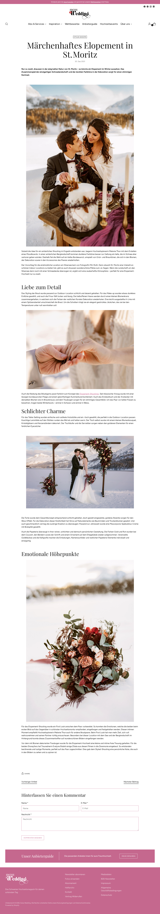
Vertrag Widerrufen (73, 896)
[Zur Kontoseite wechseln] (148, 24)
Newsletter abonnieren (75, 874)
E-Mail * (84, 803)
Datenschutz (106, 895)
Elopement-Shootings (89, 394)
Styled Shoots (80, 37)
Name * (24, 803)
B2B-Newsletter (108, 879)
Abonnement (70, 883)
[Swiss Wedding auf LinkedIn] (154, 7)
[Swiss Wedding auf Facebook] (144, 7)
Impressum (106, 883)
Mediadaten (106, 874)
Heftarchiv (69, 887)
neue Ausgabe (68, 2)
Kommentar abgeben (33, 838)
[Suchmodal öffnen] (6, 24)
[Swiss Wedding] (80, 14)
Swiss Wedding (25, 903)
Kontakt (68, 892)
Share (27, 774)
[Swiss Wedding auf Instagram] (151, 7)
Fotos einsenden (72, 879)
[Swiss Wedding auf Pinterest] (148, 7)
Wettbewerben (96, 2)
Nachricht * (26, 814)
